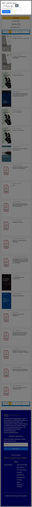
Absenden (6, 12)
